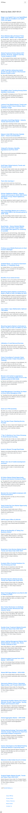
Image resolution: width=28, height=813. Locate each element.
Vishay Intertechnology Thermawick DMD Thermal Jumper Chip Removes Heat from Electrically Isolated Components (14, 731)
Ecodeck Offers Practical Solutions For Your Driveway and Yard (13, 564)
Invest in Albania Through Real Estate (12, 449)
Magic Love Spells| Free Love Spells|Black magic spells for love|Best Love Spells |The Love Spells (14, 18)
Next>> (11, 788)
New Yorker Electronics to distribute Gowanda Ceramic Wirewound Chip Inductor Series (12, 608)
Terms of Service (10, 801)
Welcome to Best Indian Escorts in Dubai (13, 760)
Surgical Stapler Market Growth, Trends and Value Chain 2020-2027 (13, 776)
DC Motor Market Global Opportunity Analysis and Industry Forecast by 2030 (13, 478)
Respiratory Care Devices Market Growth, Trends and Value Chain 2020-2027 (14, 550)
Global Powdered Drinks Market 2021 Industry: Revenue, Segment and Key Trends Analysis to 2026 (12, 54)
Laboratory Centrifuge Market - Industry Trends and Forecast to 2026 (13, 120)
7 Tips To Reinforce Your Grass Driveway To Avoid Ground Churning (13, 436)
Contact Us (9, 806)
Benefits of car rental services (10, 277)
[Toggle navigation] (25, 2)
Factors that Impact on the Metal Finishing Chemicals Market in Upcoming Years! (14, 746)
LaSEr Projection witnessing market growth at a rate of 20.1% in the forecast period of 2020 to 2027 (13, 71)
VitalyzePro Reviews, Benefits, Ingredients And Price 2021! (10, 149)
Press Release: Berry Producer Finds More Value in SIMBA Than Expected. (12, 36)
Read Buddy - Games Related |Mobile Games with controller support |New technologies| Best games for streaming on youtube (13, 228)
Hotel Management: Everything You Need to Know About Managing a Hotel (14, 392)
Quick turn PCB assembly (9, 409)
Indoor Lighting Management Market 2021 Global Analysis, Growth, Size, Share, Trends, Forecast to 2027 (14, 643)
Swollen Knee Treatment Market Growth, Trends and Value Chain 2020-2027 (13, 628)
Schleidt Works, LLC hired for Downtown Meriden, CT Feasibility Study (13, 264)
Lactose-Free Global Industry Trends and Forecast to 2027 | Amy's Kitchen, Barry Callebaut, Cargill (14, 106)
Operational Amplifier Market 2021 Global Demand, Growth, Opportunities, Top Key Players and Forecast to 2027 (13, 702)
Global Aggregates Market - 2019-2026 (13, 718)
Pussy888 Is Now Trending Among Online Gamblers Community (14, 91)
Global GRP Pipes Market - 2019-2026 (12, 672)
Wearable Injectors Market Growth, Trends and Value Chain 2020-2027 (12, 579)
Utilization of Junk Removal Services (12, 343)
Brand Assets (9, 803)
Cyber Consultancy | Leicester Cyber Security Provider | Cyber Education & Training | (12, 358)
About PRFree (9, 795)
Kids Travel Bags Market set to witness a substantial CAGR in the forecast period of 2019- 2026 (14, 212)
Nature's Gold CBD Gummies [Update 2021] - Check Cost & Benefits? (12, 134)
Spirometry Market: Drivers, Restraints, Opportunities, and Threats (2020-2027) (13, 684)
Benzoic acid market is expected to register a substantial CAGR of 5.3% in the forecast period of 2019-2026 (14, 377)
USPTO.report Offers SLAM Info (11, 519)
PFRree (3, 2)
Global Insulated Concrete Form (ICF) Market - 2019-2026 (12, 659)
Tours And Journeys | (7, 181)
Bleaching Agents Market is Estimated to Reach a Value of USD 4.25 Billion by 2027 (14, 292)
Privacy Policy (9, 798)
